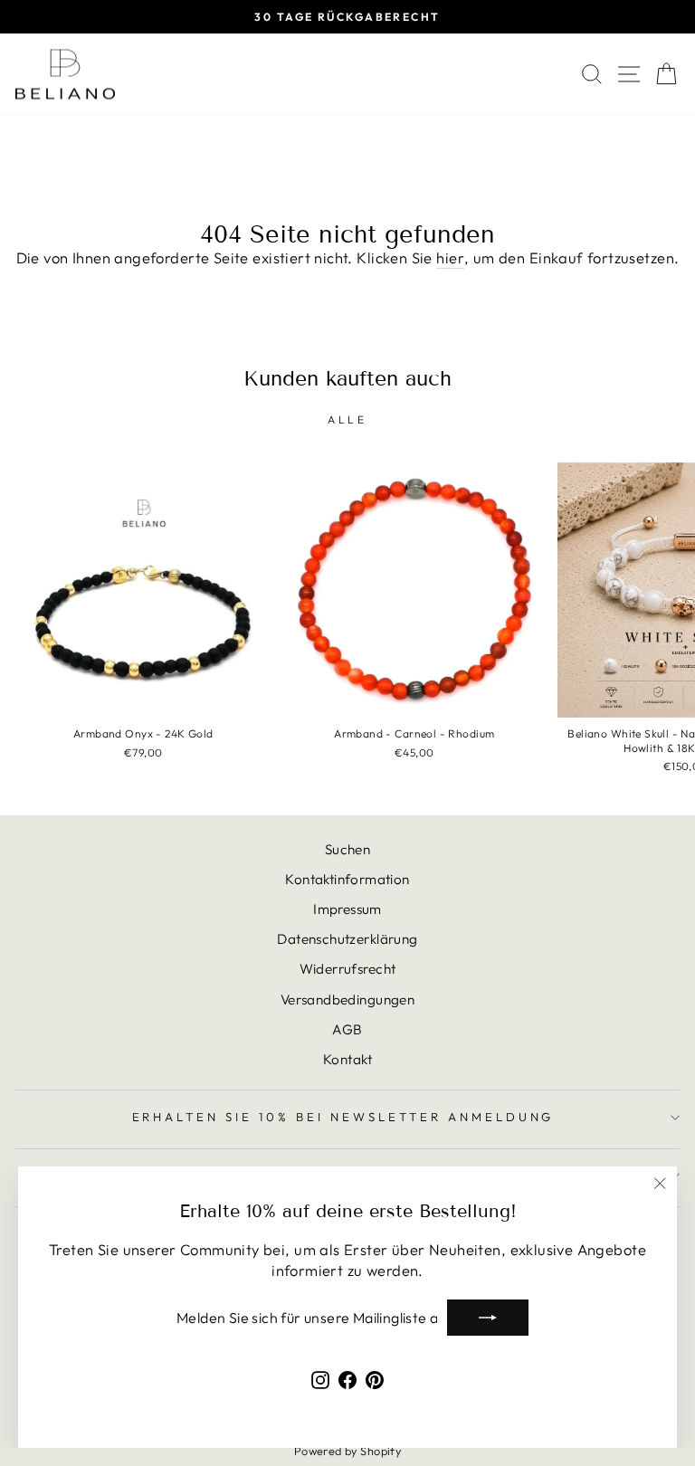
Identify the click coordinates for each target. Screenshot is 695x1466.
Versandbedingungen (347, 999)
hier (450, 257)
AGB (347, 1029)
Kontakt (347, 1059)
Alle (347, 419)
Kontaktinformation (347, 879)
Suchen (347, 849)
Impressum (347, 909)
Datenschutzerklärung (347, 938)
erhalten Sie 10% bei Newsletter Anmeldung (343, 1116)
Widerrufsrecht (348, 968)
